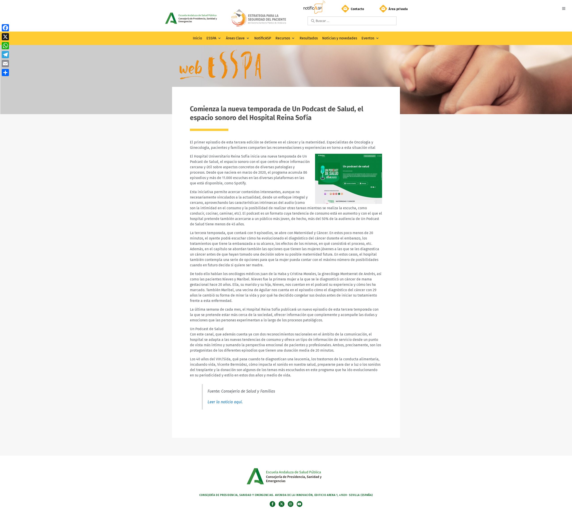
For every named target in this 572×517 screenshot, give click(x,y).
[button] (564, 8)
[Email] (5, 63)
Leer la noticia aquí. (225, 402)
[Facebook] (5, 27)
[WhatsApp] (5, 45)
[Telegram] (5, 54)
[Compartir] (5, 72)
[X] (5, 36)
